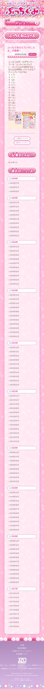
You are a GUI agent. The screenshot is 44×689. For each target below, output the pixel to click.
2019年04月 (14, 521)
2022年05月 (14, 368)
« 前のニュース (22, 138)
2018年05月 (14, 570)
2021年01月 (14, 441)
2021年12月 (14, 396)
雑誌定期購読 (22, 648)
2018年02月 (14, 582)
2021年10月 (14, 404)
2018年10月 (14, 549)
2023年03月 (14, 328)
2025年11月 (14, 207)
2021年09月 (14, 408)
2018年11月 (14, 545)
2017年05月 (14, 622)
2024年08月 (14, 259)
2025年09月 (14, 215)
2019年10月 (14, 501)
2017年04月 (14, 626)
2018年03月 (14, 578)
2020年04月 (14, 477)
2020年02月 (14, 481)
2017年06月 (14, 618)
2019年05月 (14, 517)
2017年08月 (14, 610)
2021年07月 (14, 416)
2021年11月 (14, 400)
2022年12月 (14, 347)
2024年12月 (14, 247)
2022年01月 (14, 385)
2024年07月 (14, 263)
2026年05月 (14, 187)
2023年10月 (14, 303)
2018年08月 (14, 557)
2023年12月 (14, 295)
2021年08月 (14, 412)
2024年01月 (14, 284)
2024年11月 (14, 251)
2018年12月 (14, 541)
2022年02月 (14, 381)
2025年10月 (14, 211)
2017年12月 (14, 593)
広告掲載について (22, 654)
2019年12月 (14, 492)
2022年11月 (14, 352)
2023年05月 (14, 320)
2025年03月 (14, 227)
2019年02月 (14, 530)
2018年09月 (14, 553)
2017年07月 (14, 614)
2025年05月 (14, 223)
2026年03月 (14, 191)
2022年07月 (14, 364)
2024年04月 (14, 271)
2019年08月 (14, 505)
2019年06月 (14, 513)
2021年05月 (14, 425)
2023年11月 (14, 299)
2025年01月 (14, 236)
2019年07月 (14, 509)
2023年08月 (14, 312)
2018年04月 (14, 574)
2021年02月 (14, 437)
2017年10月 (14, 602)
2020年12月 (14, 452)
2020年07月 (14, 465)
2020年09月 (14, 461)
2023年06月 (14, 316)
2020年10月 (14, 457)
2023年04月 (14, 324)
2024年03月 (14, 276)
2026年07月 (14, 183)
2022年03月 (14, 376)
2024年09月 (14, 255)
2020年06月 (14, 469)
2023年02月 (14, 332)
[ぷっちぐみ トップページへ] (22, 10)
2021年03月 (14, 433)
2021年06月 (14, 421)
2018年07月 (14, 561)
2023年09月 (14, 307)
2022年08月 (14, 360)
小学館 (22, 645)
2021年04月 (14, 429)
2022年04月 (14, 372)
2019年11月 (14, 497)
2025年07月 (14, 219)
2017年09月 (14, 606)
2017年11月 (14, 597)
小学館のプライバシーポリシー (22, 651)
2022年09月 (14, 356)
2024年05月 (14, 267)
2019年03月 (14, 526)
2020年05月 (14, 473)
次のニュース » (22, 143)
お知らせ (32, 54)
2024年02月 (14, 280)
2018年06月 (14, 566)
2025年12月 (14, 202)
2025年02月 (14, 231)
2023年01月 (14, 336)
